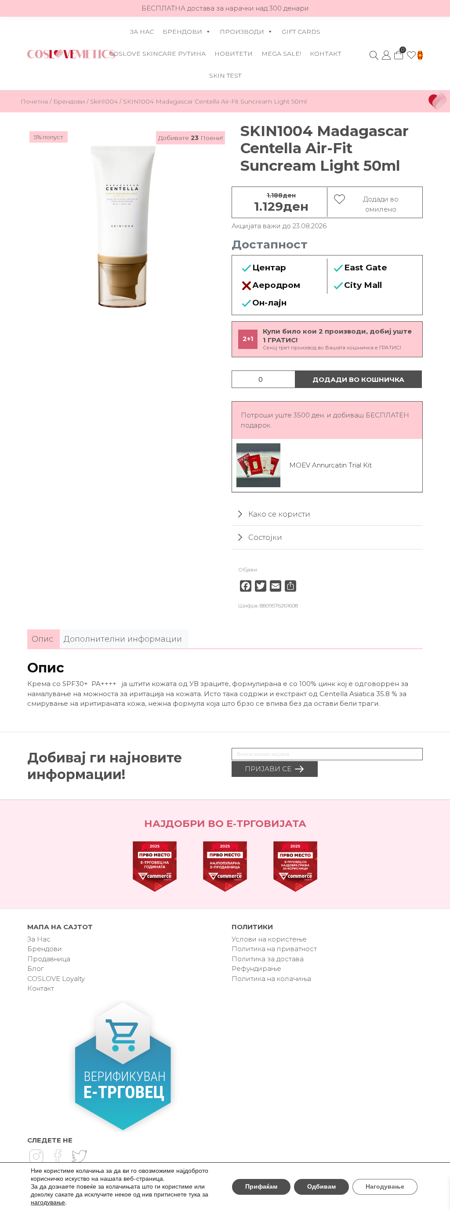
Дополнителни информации (123, 639)
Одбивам (321, 1186)
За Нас (142, 32)
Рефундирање (256, 968)
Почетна (34, 101)
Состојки (265, 537)
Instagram (36, 1156)
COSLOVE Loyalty (56, 978)
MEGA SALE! (281, 53)
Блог (35, 968)
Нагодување (385, 1186)
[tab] (42, 639)
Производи (242, 32)
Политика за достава (268, 959)
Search (374, 55)
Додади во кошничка (358, 379)
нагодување (48, 1203)
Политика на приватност (274, 949)
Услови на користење (269, 939)
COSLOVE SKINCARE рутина (157, 53)
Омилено (411, 55)
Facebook (57, 1156)
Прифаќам (261, 1186)
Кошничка (398, 53)
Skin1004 (104, 101)
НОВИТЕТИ (233, 53)
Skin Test (225, 75)
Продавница (48, 959)
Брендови (182, 32)
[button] (420, 55)
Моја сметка (386, 55)
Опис (42, 639)
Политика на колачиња (271, 978)
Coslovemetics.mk (71, 53)
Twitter (79, 1156)
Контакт (325, 53)
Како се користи (279, 514)
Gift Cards (301, 32)
